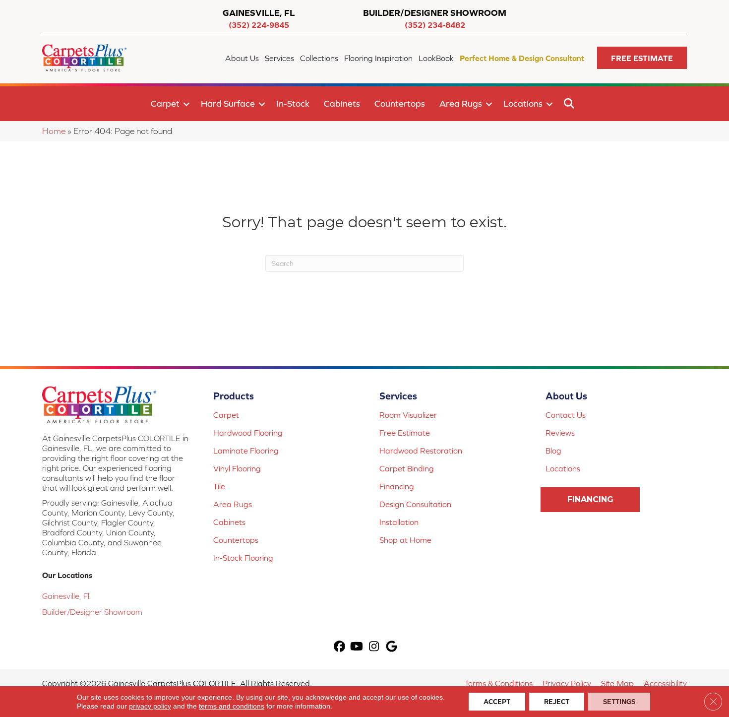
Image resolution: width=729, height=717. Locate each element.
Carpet (165, 103)
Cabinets (342, 103)
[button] (642, 58)
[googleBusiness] (391, 647)
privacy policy (150, 706)
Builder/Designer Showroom (92, 611)
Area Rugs (460, 103)
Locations (523, 103)
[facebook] (339, 647)
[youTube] (357, 647)
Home (53, 131)
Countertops (399, 103)
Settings (619, 702)
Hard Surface (228, 103)
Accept (497, 702)
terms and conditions (231, 706)
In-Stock (292, 103)
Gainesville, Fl (65, 595)
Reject (556, 702)
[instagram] (374, 647)
